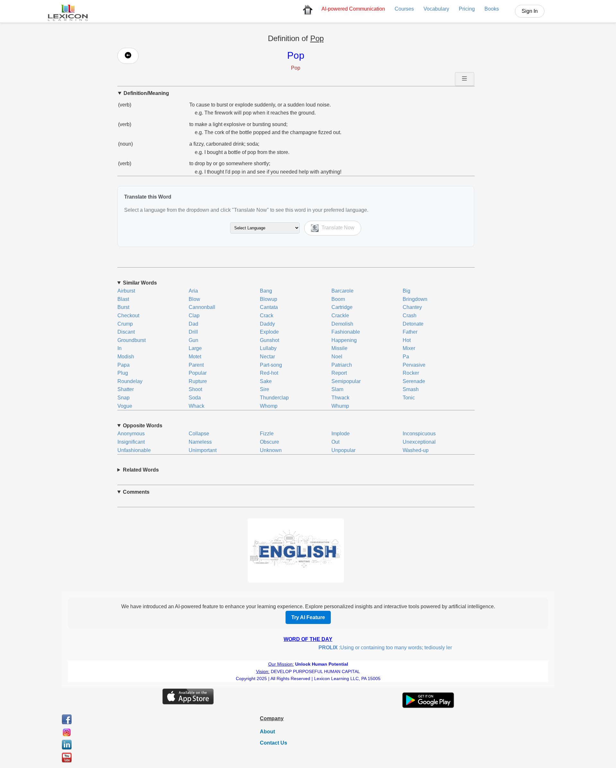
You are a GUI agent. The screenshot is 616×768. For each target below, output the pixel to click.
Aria (193, 291)
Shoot (195, 389)
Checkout (128, 315)
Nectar (267, 356)
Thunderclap (274, 397)
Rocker (411, 373)
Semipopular (346, 381)
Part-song (271, 365)
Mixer (409, 348)
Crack (266, 315)
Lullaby (268, 348)
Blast (123, 299)
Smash (411, 389)
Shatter (125, 389)
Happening (344, 340)
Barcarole (342, 291)
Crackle (340, 315)
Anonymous (131, 433)
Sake (266, 381)
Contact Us (273, 743)
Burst (123, 307)
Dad (193, 324)
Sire (264, 389)
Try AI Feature (308, 617)
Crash (409, 315)
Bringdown (415, 299)
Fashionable (345, 332)
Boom (338, 299)
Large (195, 348)
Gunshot (269, 340)
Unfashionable (134, 450)
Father (410, 332)
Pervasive (414, 365)
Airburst (126, 291)
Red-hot (269, 373)
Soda (195, 397)
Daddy (267, 324)
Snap (123, 397)
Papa (123, 365)
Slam (337, 389)
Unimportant (203, 450)
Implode (340, 433)
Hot (407, 340)
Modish (125, 356)
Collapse (199, 433)
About (267, 731)
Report (339, 373)
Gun (193, 340)
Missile (339, 348)
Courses (404, 9)
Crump (125, 324)
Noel (336, 356)
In (119, 348)
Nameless (200, 442)
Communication (353, 9)
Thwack (340, 397)
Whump (340, 406)
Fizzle (267, 433)
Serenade (414, 381)
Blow (194, 299)
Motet (195, 356)
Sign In (530, 11)
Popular (198, 373)
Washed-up (416, 450)
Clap (194, 315)
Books (491, 9)
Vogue (124, 406)
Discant (126, 332)
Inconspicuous (419, 433)
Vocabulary (436, 9)
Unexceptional (419, 442)
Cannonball (202, 307)
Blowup (268, 299)
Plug (122, 373)
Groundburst (131, 340)
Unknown (271, 450)
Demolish (342, 324)
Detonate (413, 324)
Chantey (412, 307)
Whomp (269, 406)
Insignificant (131, 442)
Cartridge (342, 307)
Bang (266, 291)
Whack (196, 406)
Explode (269, 332)
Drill (193, 332)
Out (335, 442)
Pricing (467, 9)
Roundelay (129, 381)
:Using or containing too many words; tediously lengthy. (383, 647)
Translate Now (337, 227)
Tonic (409, 397)
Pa (406, 356)
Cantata (269, 307)
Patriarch (341, 365)
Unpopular (343, 450)
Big (406, 291)
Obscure (269, 442)
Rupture (198, 381)
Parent (196, 365)
